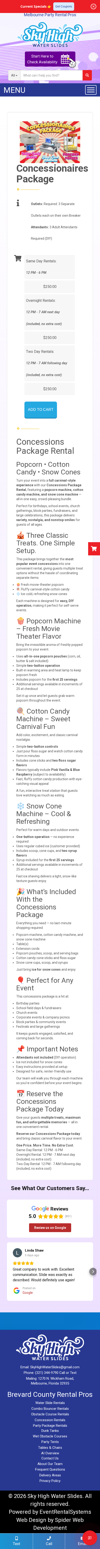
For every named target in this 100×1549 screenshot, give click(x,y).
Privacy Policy (50, 1481)
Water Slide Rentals (50, 1403)
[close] (93, 6)
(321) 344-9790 (46, 1373)
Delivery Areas (50, 1475)
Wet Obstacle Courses (50, 1436)
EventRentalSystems (65, 1512)
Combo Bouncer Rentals (50, 1409)
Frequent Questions (50, 1469)
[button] (7, 1271)
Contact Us (50, 1458)
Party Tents (50, 1442)
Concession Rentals (50, 1420)
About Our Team (50, 1464)
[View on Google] (17, 1252)
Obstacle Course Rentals (50, 1414)
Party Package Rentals (50, 1425)
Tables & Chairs (50, 1448)
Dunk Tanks (50, 1431)
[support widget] (89, 1537)
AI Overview (50, 1453)
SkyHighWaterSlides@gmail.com (55, 1367)
